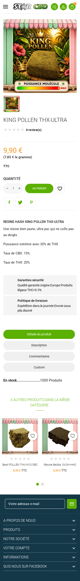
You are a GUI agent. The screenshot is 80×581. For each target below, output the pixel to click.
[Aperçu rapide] (20, 435)
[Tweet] (20, 202)
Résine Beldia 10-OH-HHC (60, 464)
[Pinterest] (31, 202)
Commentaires (39, 356)
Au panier (39, 188)
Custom (39, 367)
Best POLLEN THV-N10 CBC (20, 464)
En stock (10, 380)
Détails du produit (39, 334)
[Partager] (9, 202)
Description (39, 345)
